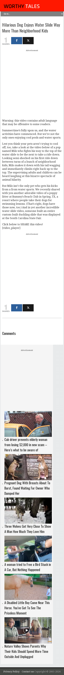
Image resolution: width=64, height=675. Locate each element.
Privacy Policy (11, 671)
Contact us (28, 671)
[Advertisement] (32, 84)
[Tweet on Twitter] (28, 40)
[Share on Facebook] (16, 40)
